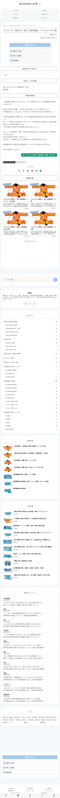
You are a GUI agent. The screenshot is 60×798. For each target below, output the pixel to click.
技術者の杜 (11, 790)
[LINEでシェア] (36, 171)
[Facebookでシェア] (23, 171)
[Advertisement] (30, 253)
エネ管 (24, 162)
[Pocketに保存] (32, 171)
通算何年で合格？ (17, 51)
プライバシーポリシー (15, 793)
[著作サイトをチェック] (25, 304)
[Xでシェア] (19, 171)
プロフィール (30, 790)
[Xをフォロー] (30, 304)
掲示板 (49, 788)
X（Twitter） (11, 788)
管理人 (30, 293)
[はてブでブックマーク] (28, 171)
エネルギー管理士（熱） (10, 162)
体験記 (19, 162)
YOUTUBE (30, 788)
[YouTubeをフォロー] (34, 304)
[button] (39, 155)
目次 (29, 45)
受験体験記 (16, 60)
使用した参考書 (17, 55)
